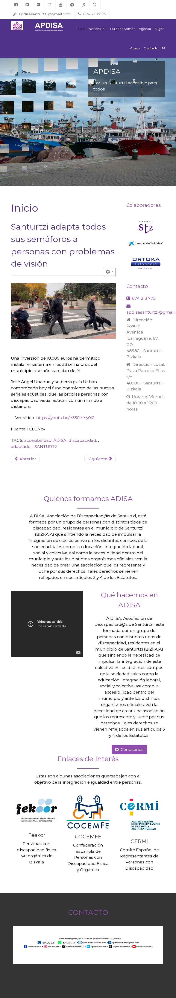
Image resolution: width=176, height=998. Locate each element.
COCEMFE (88, 836)
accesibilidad (38, 440)
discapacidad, (83, 440)
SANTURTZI (46, 446)
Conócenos (132, 749)
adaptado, (21, 446)
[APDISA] (17, 25)
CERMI (139, 841)
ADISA (60, 440)
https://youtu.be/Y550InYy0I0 (65, 417)
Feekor (36, 835)
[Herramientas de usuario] (110, 272)
